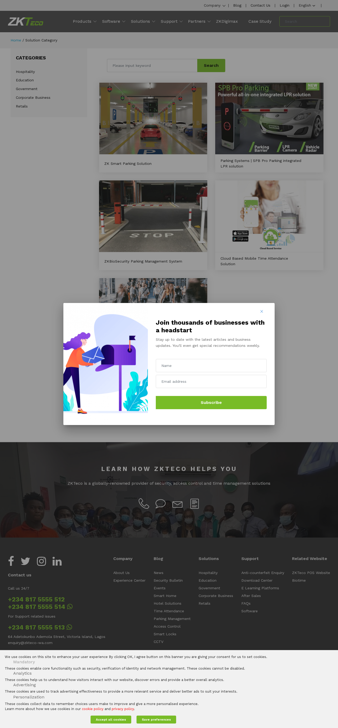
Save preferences (156, 719)
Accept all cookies (111, 719)
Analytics (22, 673)
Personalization (28, 696)
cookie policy (93, 709)
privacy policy (123, 709)
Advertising (24, 684)
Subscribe (211, 402)
